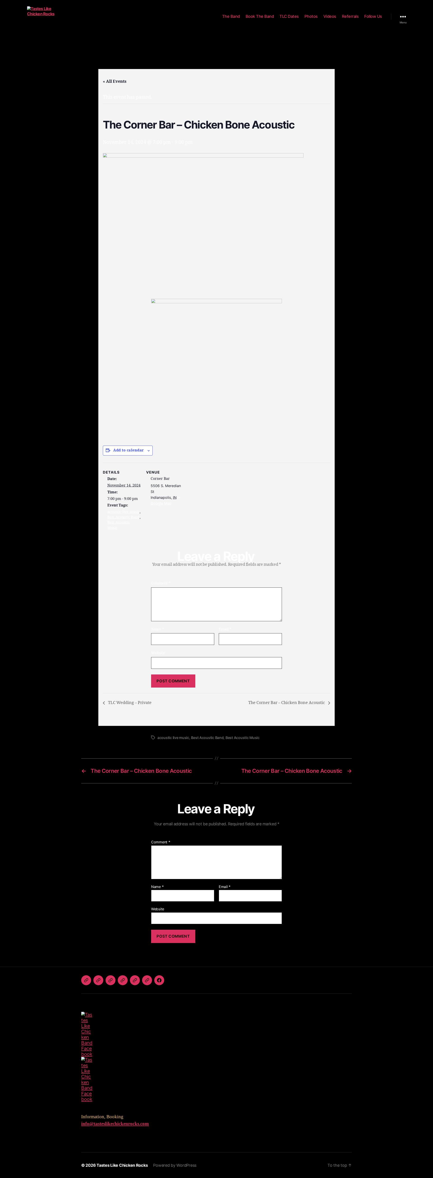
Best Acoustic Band (123, 517)
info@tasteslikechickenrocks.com (115, 1123)
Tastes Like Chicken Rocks (122, 1165)
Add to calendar (128, 450)
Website (158, 653)
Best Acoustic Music (243, 737)
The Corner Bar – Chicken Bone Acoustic (287, 702)
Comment (160, 583)
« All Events (115, 81)
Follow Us (373, 16)
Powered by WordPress (174, 1165)
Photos (311, 16)
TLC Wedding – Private (129, 702)
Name (157, 629)
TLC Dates (289, 16)
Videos (329, 16)
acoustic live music (123, 512)
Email (225, 629)
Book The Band (260, 16)
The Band (231, 16)
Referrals (350, 16)
